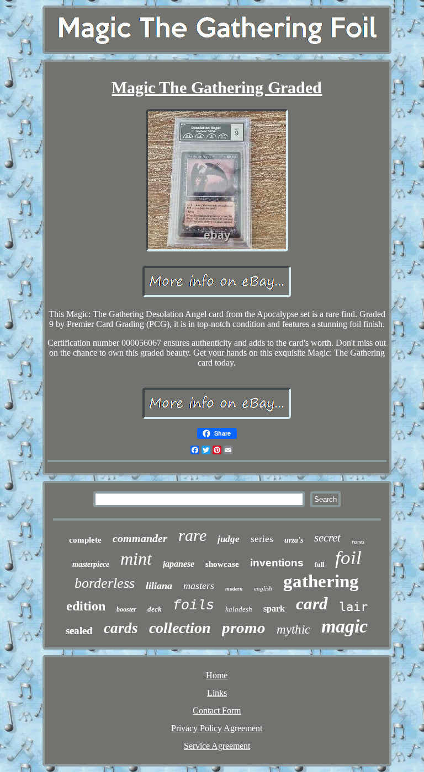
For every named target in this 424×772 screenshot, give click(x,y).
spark (274, 608)
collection (180, 627)
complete (85, 539)
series (262, 539)
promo (244, 627)
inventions (277, 563)
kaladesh (238, 609)
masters (198, 585)
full (319, 565)
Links (217, 693)
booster (126, 609)
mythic (293, 629)
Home (216, 675)
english (263, 588)
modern (234, 589)
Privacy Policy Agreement (216, 728)
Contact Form (217, 710)
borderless (105, 583)
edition (85, 606)
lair (353, 607)
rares (358, 541)
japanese (178, 564)
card (312, 603)
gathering (321, 581)
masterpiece (90, 564)
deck (154, 609)
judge (229, 539)
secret (327, 537)
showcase (222, 564)
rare (192, 535)
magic (344, 626)
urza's (293, 540)
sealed (79, 630)
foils (193, 606)
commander (140, 538)
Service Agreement (217, 745)
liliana (159, 585)
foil (348, 558)
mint (136, 559)
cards (121, 628)
